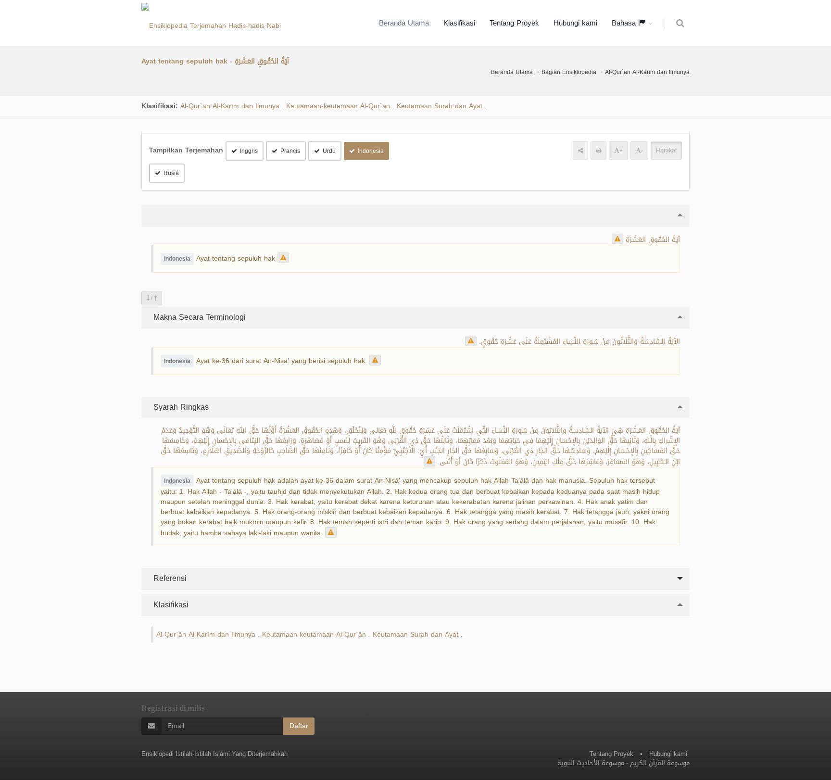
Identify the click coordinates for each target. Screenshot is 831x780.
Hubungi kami (575, 23)
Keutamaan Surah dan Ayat (439, 106)
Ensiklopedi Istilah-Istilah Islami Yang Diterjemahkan (214, 754)
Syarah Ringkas (180, 407)
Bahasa (625, 23)
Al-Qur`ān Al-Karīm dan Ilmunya (647, 72)
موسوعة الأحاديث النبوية (590, 763)
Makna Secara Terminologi (198, 317)
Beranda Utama (404, 23)
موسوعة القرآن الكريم (660, 763)
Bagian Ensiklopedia (568, 72)
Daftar (299, 725)
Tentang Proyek (514, 23)
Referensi (169, 578)
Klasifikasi (459, 23)
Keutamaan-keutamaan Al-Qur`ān (338, 106)
